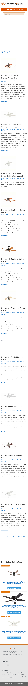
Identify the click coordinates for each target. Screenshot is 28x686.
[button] (21, 4)
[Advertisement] (14, 30)
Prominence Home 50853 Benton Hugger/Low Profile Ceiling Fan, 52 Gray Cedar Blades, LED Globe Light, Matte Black (14, 606)
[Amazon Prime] (14, 585)
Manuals (3, 81)
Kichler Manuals (20, 80)
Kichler (13, 80)
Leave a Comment (6, 80)
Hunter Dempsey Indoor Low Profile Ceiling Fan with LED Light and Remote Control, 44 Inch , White (14, 632)
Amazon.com (6, 677)
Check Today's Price (15, 588)
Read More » (4, 101)
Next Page (21, 536)
